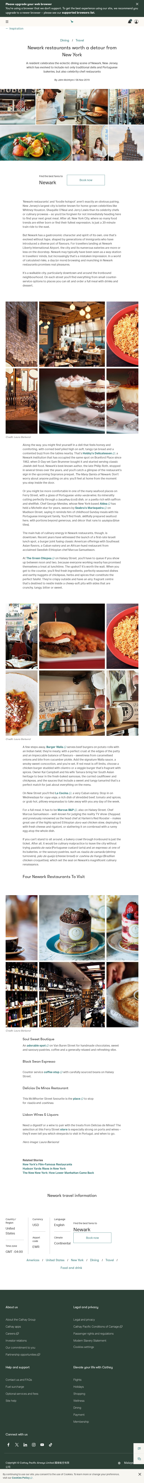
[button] (139, 1474)
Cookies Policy (21, 1477)
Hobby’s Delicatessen (98, 453)
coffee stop (52, 1072)
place (77, 1098)
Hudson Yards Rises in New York (44, 1168)
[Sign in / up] (136, 22)
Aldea (104, 503)
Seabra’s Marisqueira (89, 508)
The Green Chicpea (39, 558)
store (63, 1129)
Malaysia (130, 1462)
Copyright (11, 1462)
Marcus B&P (66, 810)
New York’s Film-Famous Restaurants (47, 1164)
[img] (137, 4)
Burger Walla (55, 747)
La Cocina (62, 793)
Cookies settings (83, 1347)
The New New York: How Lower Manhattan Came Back (58, 1172)
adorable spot (36, 1045)
